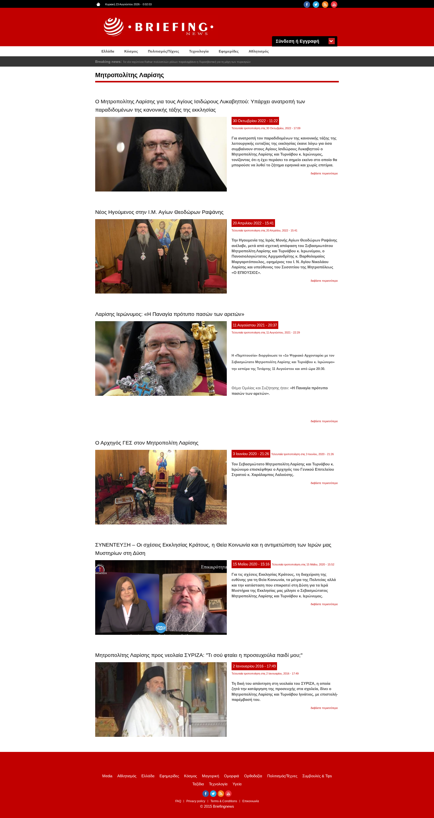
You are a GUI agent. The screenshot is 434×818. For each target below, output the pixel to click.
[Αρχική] (159, 27)
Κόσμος (131, 51)
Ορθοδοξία (253, 776)
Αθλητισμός (259, 51)
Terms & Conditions (223, 801)
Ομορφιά (231, 776)
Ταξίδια (198, 784)
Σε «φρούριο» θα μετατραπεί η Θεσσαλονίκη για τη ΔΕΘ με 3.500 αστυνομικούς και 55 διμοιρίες (180, 61)
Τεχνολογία (199, 51)
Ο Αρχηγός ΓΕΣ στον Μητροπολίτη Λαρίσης (146, 443)
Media (107, 776)
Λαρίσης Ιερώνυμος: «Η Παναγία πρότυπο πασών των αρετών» (169, 314)
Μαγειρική (210, 776)
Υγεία (237, 784)
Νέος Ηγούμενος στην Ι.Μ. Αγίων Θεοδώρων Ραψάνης (159, 212)
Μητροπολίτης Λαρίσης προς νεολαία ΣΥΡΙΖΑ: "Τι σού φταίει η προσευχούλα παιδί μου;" (198, 655)
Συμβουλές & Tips (317, 776)
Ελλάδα (107, 51)
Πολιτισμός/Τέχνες (163, 51)
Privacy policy (195, 801)
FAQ (178, 801)
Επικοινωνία (250, 801)
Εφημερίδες (229, 51)
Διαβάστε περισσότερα (324, 173)
